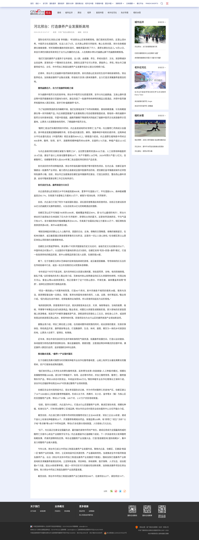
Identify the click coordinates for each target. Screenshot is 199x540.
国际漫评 (53, 3)
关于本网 (33, 511)
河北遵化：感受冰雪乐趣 (143, 151)
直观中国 (99, 13)
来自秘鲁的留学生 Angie (143, 101)
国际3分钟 (69, 3)
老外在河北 (112, 13)
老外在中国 (89, 3)
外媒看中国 (99, 3)
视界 (89, 13)
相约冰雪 (137, 13)
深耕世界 (119, 3)
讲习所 (45, 3)
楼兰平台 (140, 3)
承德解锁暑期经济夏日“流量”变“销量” (148, 58)
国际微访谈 (79, 3)
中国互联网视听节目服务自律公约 (40, 533)
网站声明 (82, 511)
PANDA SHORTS (152, 3)
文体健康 (129, 3)
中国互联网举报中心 (39, 526)
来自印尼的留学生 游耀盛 (144, 106)
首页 (32, 3)
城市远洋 (69, 13)
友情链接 (91, 511)
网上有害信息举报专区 (86, 515)
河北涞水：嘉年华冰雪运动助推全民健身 (149, 146)
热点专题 (124, 13)
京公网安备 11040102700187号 (116, 533)
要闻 (59, 13)
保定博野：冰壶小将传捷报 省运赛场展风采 (150, 140)
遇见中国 (108, 3)
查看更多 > (162, 22)
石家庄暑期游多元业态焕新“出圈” (146, 53)
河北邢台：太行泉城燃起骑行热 (146, 47)
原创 (80, 13)
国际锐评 (61, 3)
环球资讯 (57, 511)
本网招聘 (42, 511)
